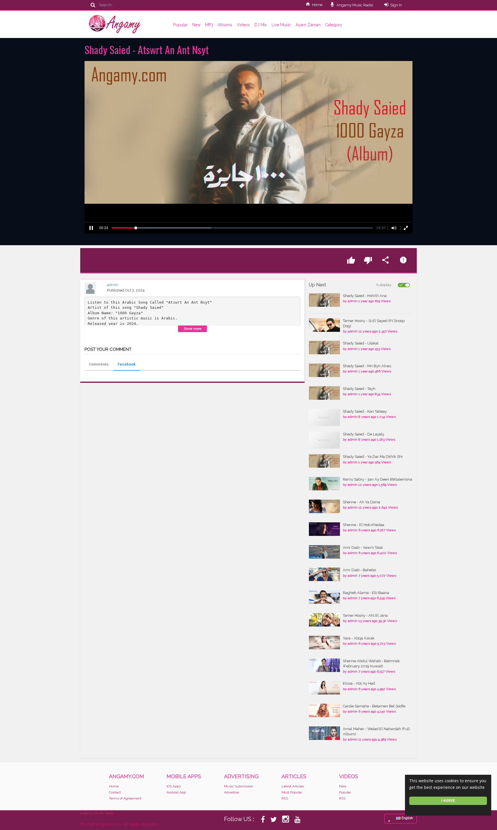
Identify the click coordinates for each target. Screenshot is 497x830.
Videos (243, 24)
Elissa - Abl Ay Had (359, 683)
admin (112, 285)
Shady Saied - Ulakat (361, 343)
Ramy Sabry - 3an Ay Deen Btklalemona (377, 479)
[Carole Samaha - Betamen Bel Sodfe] (324, 710)
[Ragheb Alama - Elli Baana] (324, 597)
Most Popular (292, 792)
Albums (225, 24)
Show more (192, 329)
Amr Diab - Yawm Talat (363, 547)
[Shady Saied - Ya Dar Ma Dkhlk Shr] (324, 461)
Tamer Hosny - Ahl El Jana (365, 615)
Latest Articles (293, 786)
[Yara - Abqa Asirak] (324, 642)
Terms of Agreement (125, 798)
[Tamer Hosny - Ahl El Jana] (324, 620)
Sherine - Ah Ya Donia (361, 502)
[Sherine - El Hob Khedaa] (324, 529)
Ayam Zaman (308, 24)
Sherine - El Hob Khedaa (363, 525)
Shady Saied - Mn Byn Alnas (367, 366)
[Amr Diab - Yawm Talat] (324, 552)
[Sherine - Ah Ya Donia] (324, 506)
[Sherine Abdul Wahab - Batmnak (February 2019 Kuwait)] (324, 665)
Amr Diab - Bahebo (359, 570)
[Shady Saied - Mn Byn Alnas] (324, 370)
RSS (285, 798)
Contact (115, 792)
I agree (448, 800)
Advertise (231, 792)
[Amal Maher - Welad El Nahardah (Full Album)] (324, 733)
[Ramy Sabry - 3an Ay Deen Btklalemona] (324, 483)
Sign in (396, 5)
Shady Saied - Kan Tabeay (365, 411)
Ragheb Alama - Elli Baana (366, 593)
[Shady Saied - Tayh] (324, 393)
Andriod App (176, 792)
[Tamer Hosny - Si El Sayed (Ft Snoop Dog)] (324, 325)
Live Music (281, 24)
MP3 (209, 24)
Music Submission (238, 786)
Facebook (126, 364)
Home (317, 5)
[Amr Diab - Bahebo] (324, 574)
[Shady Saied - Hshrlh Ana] (324, 300)
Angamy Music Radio (354, 5)
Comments (98, 364)
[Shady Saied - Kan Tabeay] (324, 417)
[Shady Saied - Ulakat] (324, 347)
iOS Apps (174, 786)
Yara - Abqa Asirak (358, 638)
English (407, 818)
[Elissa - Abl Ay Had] (324, 687)
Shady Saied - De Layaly (363, 434)
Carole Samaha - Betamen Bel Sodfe (374, 706)
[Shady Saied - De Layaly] (324, 440)
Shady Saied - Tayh (359, 389)
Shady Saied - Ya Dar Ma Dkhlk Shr (373, 456)
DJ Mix (261, 24)
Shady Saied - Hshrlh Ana (365, 296)
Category (333, 24)
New (196, 24)
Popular (180, 24)
